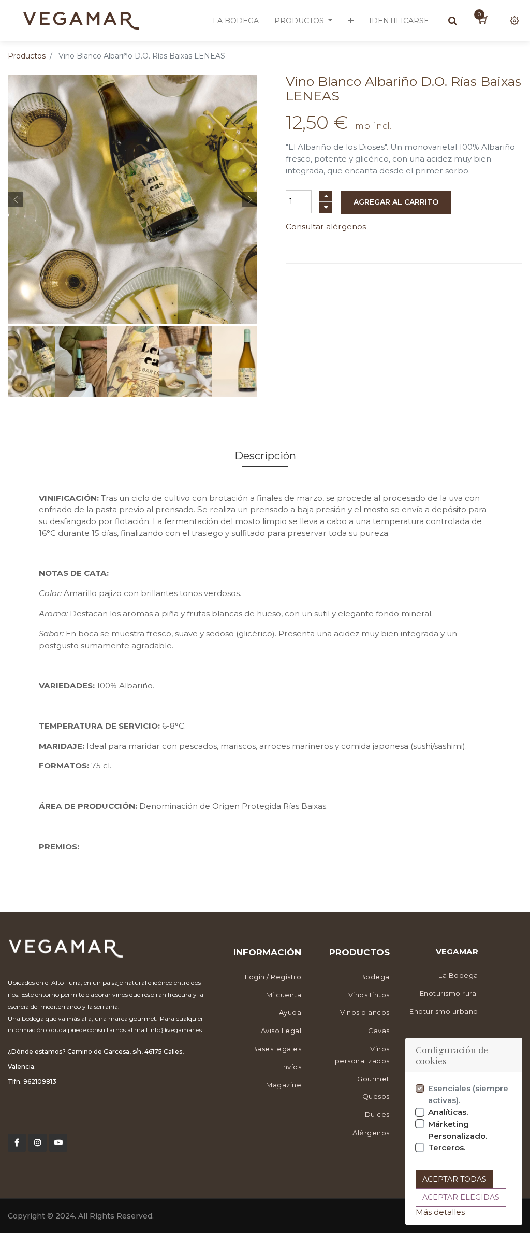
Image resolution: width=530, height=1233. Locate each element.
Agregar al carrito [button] (396, 202)
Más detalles (440, 1212)
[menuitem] (235, 20)
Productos (27, 56)
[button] (350, 20)
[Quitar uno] (325, 207)
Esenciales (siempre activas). (468, 1094)
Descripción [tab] (265, 455)
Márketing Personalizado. (458, 1130)
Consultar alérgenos (326, 226)
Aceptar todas (454, 1179)
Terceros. (447, 1147)
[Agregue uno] (325, 196)
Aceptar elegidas (460, 1197)
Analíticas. (448, 1112)
